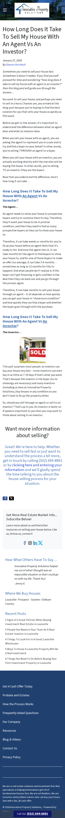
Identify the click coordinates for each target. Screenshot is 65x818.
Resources (9, 731)
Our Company (11, 722)
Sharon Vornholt (16, 65)
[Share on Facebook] (5, 498)
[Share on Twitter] (11, 498)
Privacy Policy (11, 757)
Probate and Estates (16, 695)
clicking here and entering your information (33, 467)
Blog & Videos (12, 739)
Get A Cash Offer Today (17, 686)
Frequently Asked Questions (21, 713)
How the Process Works (18, 704)
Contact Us (10, 748)
